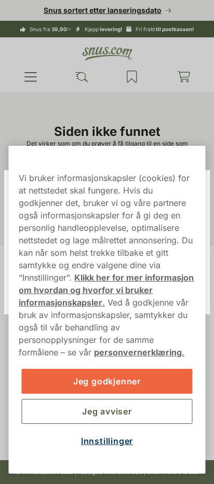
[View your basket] (177, 77)
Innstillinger (103, 441)
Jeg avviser (103, 411)
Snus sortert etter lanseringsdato (98, 10)
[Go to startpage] (103, 54)
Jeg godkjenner (103, 381)
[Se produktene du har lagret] (127, 77)
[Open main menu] (29, 77)
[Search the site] (78, 77)
